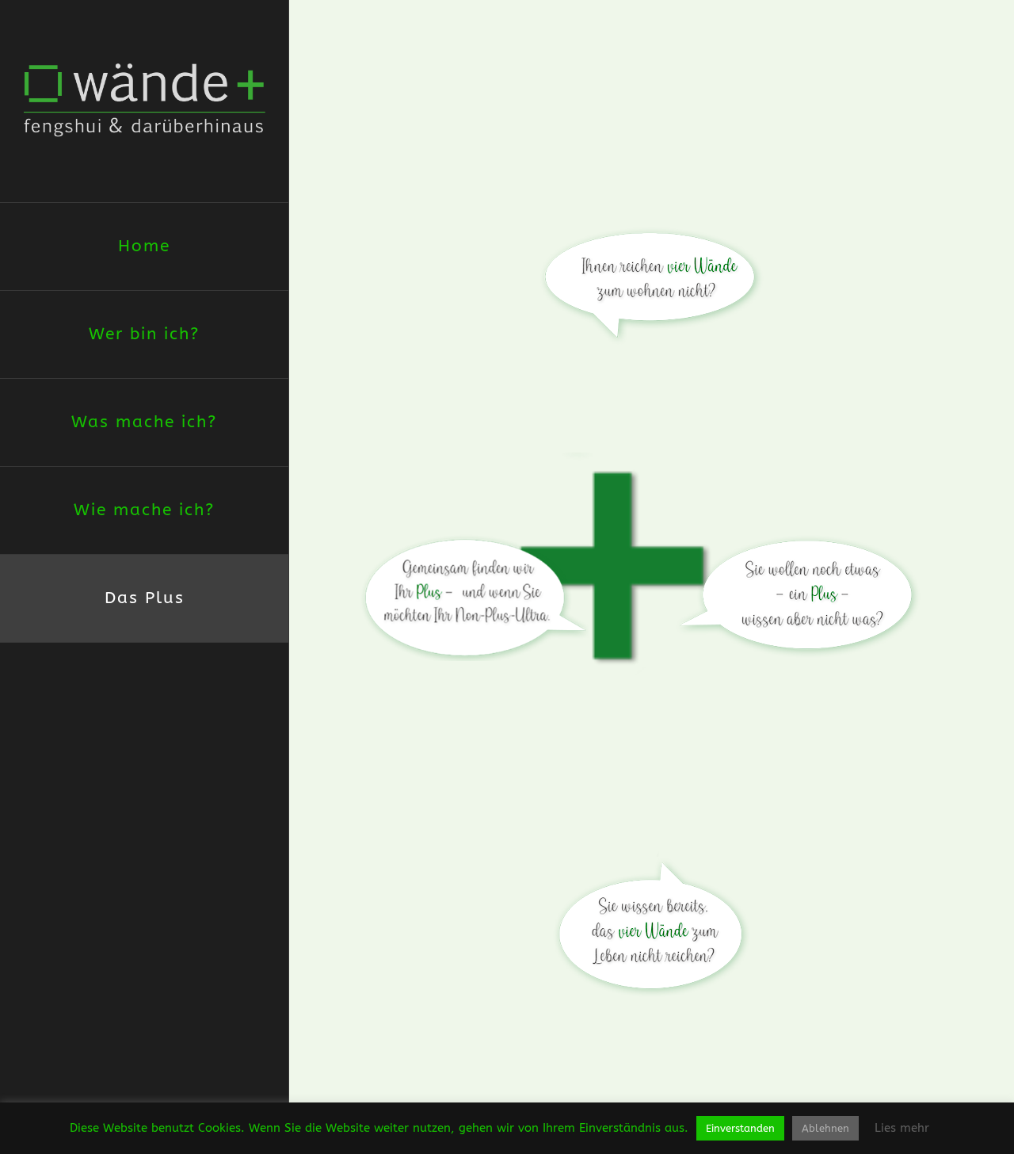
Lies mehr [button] (902, 1128)
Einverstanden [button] (740, 1128)
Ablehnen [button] (825, 1128)
